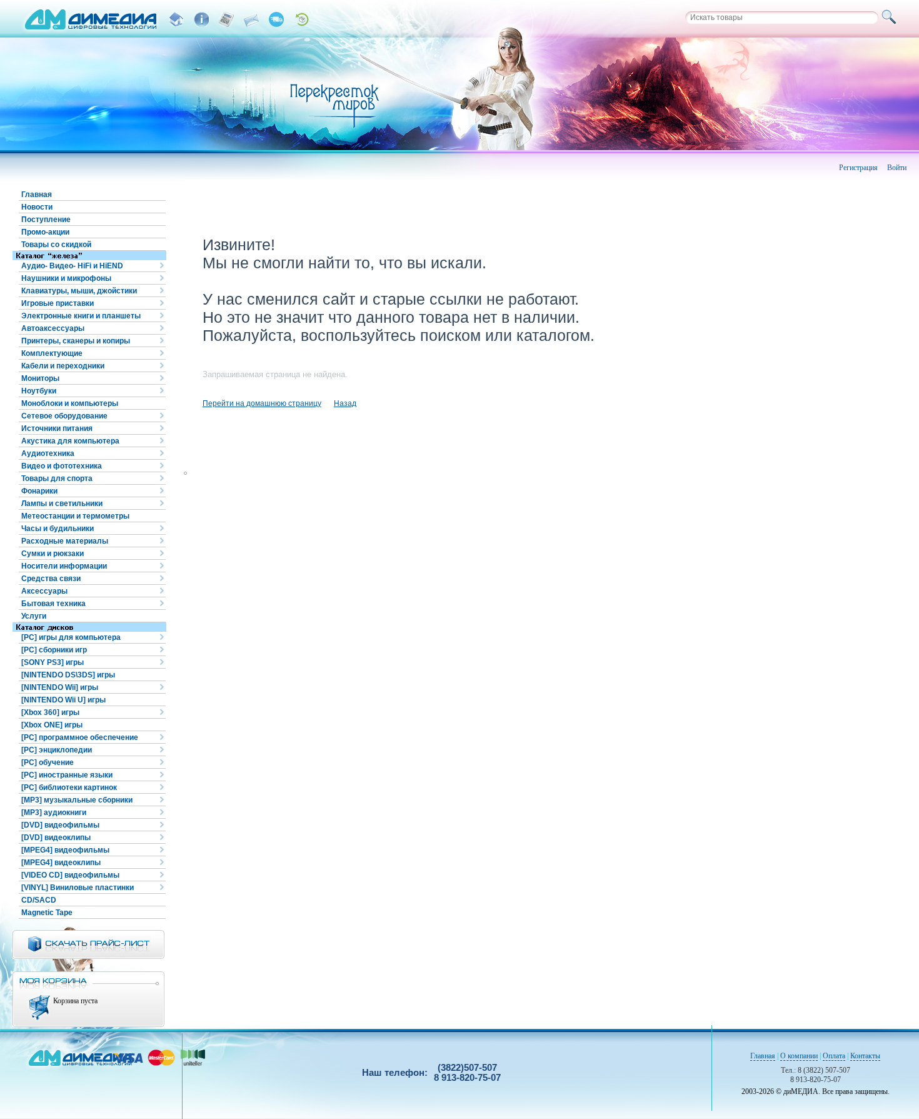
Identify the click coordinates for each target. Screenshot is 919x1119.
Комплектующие (52, 353)
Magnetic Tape (47, 912)
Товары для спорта (57, 478)
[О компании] (201, 19)
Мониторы (40, 378)
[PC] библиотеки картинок (69, 787)
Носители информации (64, 566)
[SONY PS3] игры (52, 662)
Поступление (46, 219)
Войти (896, 167)
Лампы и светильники (62, 503)
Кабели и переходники (62, 366)
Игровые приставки (57, 303)
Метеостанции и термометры (75, 516)
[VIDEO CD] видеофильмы (70, 875)
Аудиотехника (47, 453)
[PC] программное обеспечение (79, 737)
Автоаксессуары (52, 328)
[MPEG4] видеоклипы (61, 862)
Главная (36, 194)
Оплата (834, 1055)
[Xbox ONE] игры (52, 725)
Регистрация (858, 167)
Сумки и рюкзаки (52, 553)
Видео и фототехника (61, 466)
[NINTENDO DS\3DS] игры (68, 675)
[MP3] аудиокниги (53, 812)
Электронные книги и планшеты (81, 315)
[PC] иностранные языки (67, 775)
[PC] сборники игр (54, 650)
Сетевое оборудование (64, 416)
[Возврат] (301, 19)
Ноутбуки (38, 391)
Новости (37, 207)
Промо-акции (45, 232)
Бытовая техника (53, 603)
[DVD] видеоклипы (56, 837)
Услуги (33, 616)
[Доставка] (276, 19)
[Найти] (891, 17)
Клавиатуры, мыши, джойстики (79, 290)
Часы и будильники (57, 528)
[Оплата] (226, 19)
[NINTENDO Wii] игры (59, 687)
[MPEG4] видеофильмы (65, 850)
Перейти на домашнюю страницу (262, 403)
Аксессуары (44, 591)
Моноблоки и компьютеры (69, 403)
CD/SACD (38, 900)
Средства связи (51, 578)
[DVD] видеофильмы (60, 825)
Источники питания (57, 428)
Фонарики (39, 491)
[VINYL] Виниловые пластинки (77, 887)
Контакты (865, 1055)
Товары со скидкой (56, 244)
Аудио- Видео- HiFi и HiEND (72, 265)
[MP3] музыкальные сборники (77, 800)
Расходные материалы (64, 541)
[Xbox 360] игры (50, 712)
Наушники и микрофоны (66, 278)
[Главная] (176, 19)
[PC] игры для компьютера (71, 637)
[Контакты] (251, 19)
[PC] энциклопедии (56, 750)
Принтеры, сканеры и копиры (75, 341)
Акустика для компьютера (70, 441)
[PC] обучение (47, 762)
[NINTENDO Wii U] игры (63, 700)
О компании (799, 1055)
